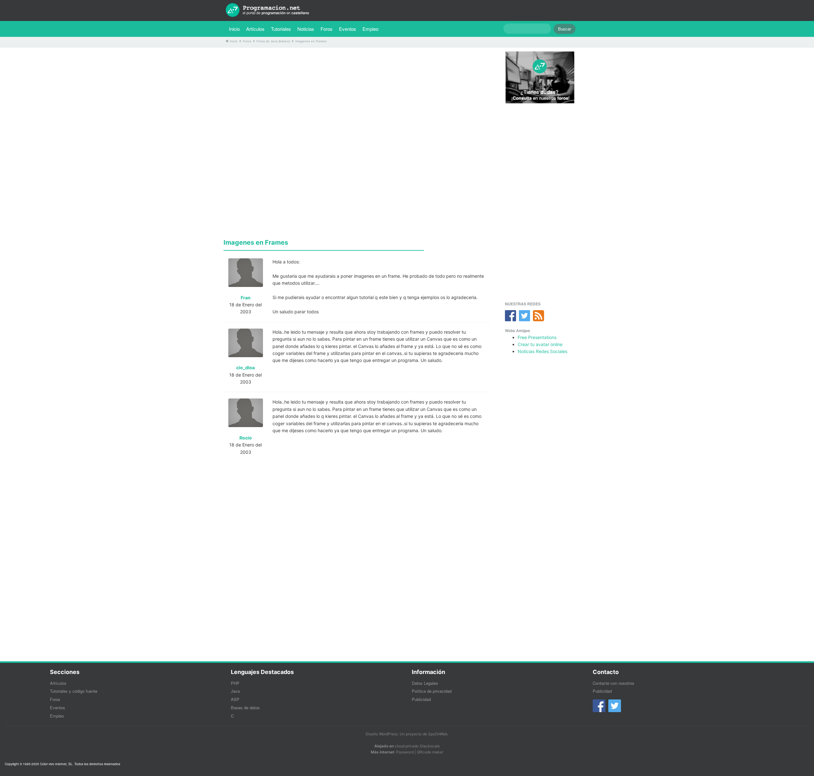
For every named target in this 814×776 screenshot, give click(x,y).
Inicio (234, 28)
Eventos (347, 28)
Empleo (370, 28)
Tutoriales (282, 28)
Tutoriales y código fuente (73, 691)
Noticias (305, 28)
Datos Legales (425, 683)
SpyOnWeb (437, 734)
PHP (235, 683)
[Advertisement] (357, 96)
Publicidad (421, 699)
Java (235, 691)
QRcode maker (430, 752)
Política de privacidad (432, 691)
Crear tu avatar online (540, 344)
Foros (327, 28)
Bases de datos (245, 708)
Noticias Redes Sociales (542, 351)
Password (405, 752)
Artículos (255, 28)
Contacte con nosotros (613, 683)
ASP (235, 699)
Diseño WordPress (382, 734)
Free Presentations (537, 337)
